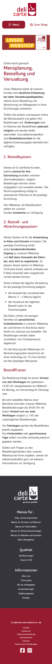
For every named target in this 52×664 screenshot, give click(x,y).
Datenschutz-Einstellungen (26, 644)
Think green (26, 580)
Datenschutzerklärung (26, 634)
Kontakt (26, 597)
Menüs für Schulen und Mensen (26, 522)
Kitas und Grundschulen (26, 517)
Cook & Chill (26, 559)
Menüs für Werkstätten (26, 526)
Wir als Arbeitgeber (26, 584)
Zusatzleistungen (26, 589)
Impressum (26, 630)
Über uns (26, 576)
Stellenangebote (26, 593)
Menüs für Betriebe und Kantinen (26, 535)
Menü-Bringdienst (26, 539)
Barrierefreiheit (26, 637)
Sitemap (26, 640)
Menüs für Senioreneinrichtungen (26, 530)
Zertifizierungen (26, 555)
